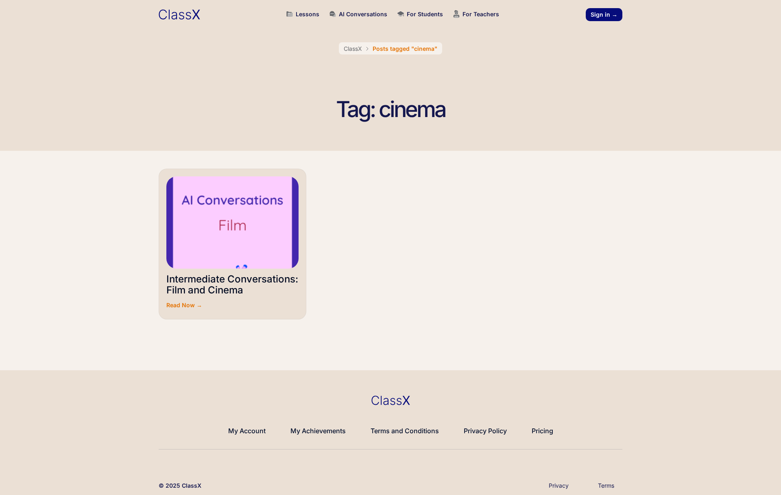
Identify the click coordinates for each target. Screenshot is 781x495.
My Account (247, 431)
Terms (606, 485)
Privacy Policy (485, 431)
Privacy (559, 485)
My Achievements (318, 431)
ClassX (353, 48)
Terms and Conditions (405, 431)
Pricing (542, 431)
